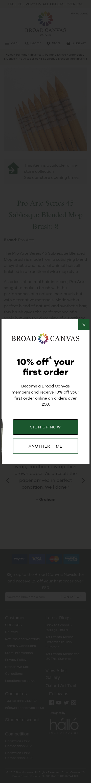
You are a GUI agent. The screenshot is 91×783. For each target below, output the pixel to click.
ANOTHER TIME (45, 446)
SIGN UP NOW (45, 427)
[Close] (83, 324)
